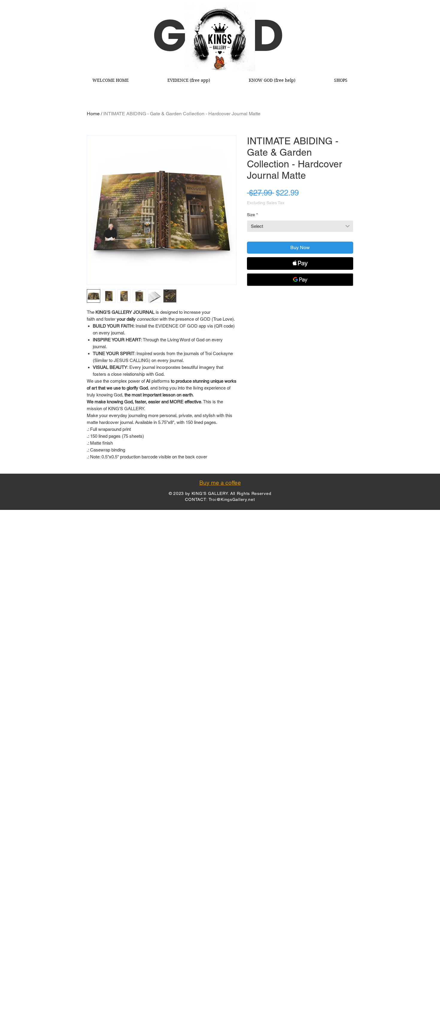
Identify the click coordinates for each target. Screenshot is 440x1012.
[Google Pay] (300, 279)
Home (93, 113)
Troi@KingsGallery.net (232, 499)
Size (252, 214)
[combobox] (300, 226)
